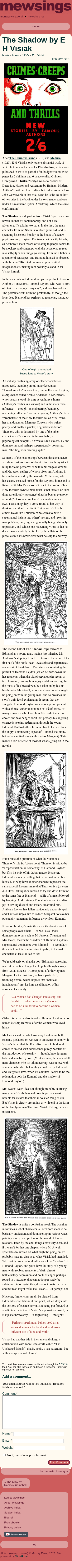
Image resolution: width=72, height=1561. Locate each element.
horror (16, 55)
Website (7, 1447)
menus (36, 26)
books (6, 55)
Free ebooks (12, 1522)
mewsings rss (36, 16)
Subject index (12, 1512)
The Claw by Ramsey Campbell (15, 1483)
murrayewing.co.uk (11, 16)
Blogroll (8, 1517)
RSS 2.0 (63, 1364)
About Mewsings (14, 1502)
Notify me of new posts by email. (27, 1455)
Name (7, 1433)
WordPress (22, 1556)
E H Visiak (38, 55)
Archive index (12, 1507)
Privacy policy (12, 1527)
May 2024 (64, 58)
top (34, 1544)
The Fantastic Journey (51, 1471)
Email (7, 1440)
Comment (9, 1393)
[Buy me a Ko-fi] (16, 1535)
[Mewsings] (36, 12)
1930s (26, 55)
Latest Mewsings (14, 1497)
